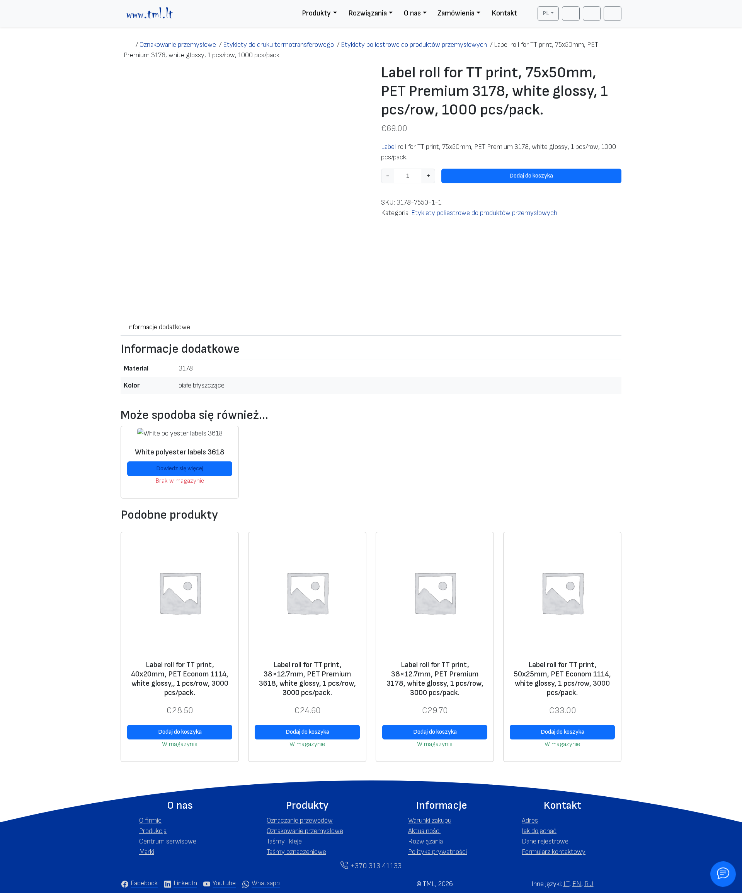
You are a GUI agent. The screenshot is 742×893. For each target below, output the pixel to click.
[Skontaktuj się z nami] (723, 874)
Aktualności (424, 831)
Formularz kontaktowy (553, 852)
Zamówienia (456, 13)
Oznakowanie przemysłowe (305, 831)
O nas (412, 13)
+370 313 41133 (375, 866)
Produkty (316, 13)
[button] (180, 805)
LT (566, 884)
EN (576, 884)
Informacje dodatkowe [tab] (158, 327)
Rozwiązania (367, 13)
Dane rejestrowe (545, 841)
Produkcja (153, 831)
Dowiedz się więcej (179, 468)
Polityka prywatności (437, 852)
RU (589, 884)
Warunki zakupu (429, 820)
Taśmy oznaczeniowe (296, 852)
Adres (530, 820)
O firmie (150, 820)
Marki (146, 852)
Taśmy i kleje (284, 841)
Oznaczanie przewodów (300, 820)
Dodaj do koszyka (531, 175)
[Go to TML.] (128, 45)
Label (388, 147)
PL (546, 13)
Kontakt (504, 13)
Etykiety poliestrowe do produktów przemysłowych (484, 213)
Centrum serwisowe (167, 841)
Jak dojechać (539, 831)
